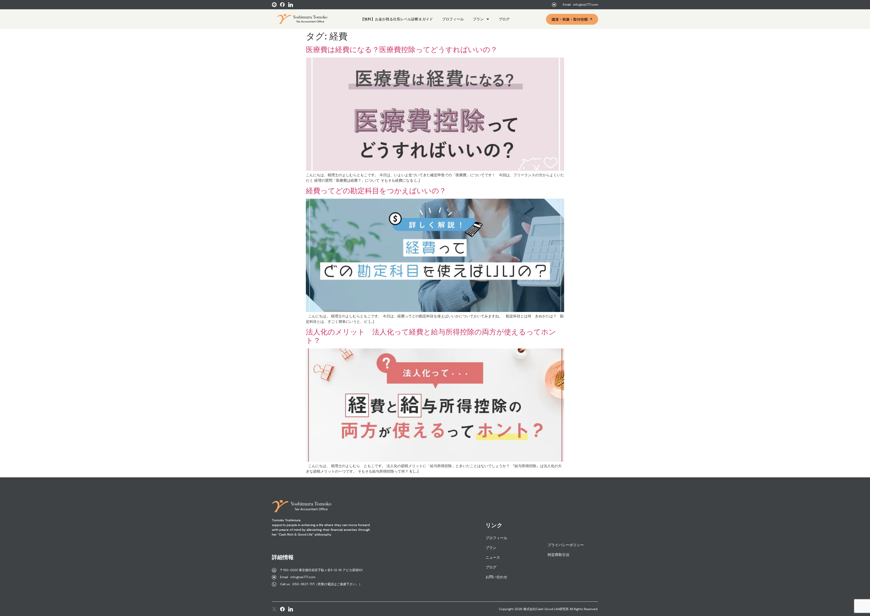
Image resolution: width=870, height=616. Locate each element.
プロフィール (453, 19)
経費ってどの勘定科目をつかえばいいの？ (376, 190)
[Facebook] (282, 609)
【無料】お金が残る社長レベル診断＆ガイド (396, 19)
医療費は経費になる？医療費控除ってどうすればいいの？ (402, 49)
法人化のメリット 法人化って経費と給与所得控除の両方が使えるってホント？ (431, 336)
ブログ (504, 19)
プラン (478, 19)
